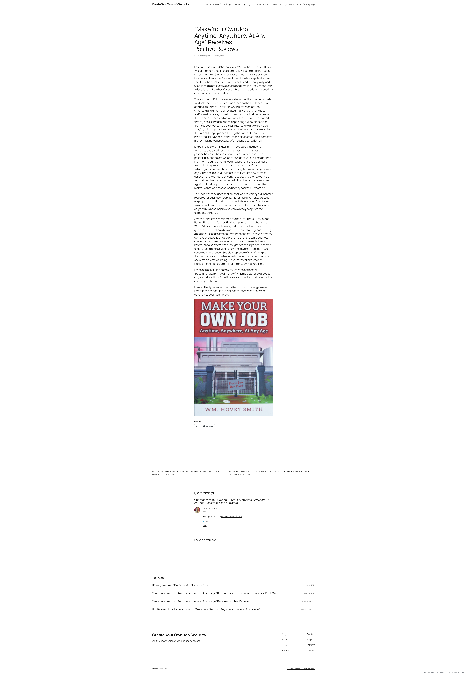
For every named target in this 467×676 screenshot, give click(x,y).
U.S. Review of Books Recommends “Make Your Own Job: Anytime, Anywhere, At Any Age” (206, 609)
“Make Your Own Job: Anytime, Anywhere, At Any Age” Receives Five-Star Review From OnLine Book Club (215, 593)
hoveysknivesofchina (231, 516)
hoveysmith (206, 55)
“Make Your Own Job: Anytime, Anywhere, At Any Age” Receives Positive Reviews (200, 601)
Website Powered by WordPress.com (301, 668)
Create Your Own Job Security (170, 4)
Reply (205, 525)
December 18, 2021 (210, 508)
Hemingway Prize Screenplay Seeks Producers (180, 585)
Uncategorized (218, 55)
